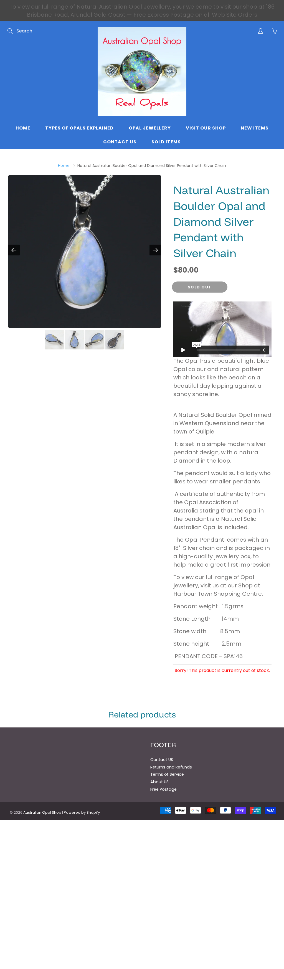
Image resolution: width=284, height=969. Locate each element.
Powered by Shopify (82, 812)
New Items (254, 128)
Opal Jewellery (150, 128)
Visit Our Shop (206, 128)
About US (159, 782)
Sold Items (166, 142)
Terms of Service (167, 774)
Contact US (161, 759)
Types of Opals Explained (79, 128)
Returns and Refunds (171, 767)
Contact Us (119, 142)
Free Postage (163, 789)
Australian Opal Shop (42, 812)
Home (23, 128)
